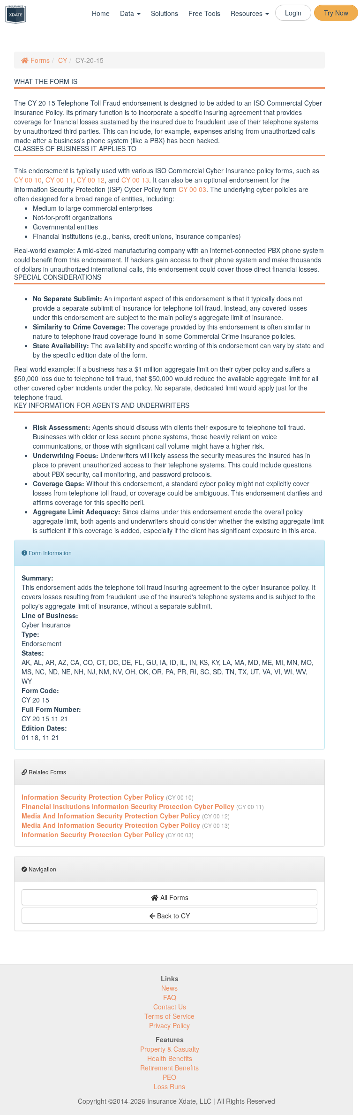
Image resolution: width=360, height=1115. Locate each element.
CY (62, 60)
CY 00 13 (135, 179)
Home (101, 13)
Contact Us (169, 1006)
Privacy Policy (169, 1025)
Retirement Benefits (169, 1067)
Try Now (336, 12)
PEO (169, 1077)
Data (128, 13)
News (169, 988)
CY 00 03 (192, 189)
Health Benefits (169, 1058)
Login (293, 12)
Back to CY (172, 915)
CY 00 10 (28, 179)
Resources (247, 13)
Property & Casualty (169, 1049)
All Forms (173, 897)
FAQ (169, 997)
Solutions (164, 13)
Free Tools (204, 13)
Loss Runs (169, 1086)
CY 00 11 (59, 179)
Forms (39, 60)
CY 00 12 (91, 179)
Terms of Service (169, 1016)
